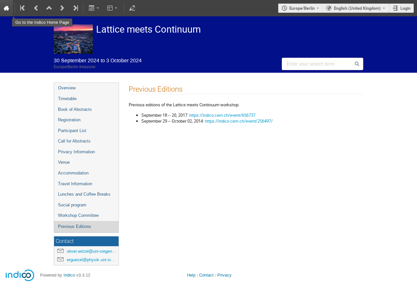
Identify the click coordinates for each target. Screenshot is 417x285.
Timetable (67, 98)
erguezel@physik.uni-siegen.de (96, 259)
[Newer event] (62, 8)
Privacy (224, 275)
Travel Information (75, 183)
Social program (72, 204)
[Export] (94, 8)
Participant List (72, 130)
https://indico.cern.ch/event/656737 (222, 115)
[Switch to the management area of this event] (132, 8)
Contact (206, 275)
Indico (69, 275)
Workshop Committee (78, 215)
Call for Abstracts (74, 141)
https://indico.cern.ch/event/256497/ (239, 121)
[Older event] (36, 8)
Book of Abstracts (75, 109)
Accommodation (73, 173)
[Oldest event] (23, 8)
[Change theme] (113, 8)
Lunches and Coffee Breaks (84, 194)
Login (405, 8)
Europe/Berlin (302, 8)
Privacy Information (76, 151)
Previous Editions (74, 226)
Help (191, 275)
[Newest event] (74, 8)
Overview (67, 87)
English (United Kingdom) (357, 8)
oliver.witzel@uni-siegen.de (92, 251)
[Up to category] (49, 8)
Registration (69, 119)
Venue (64, 162)
